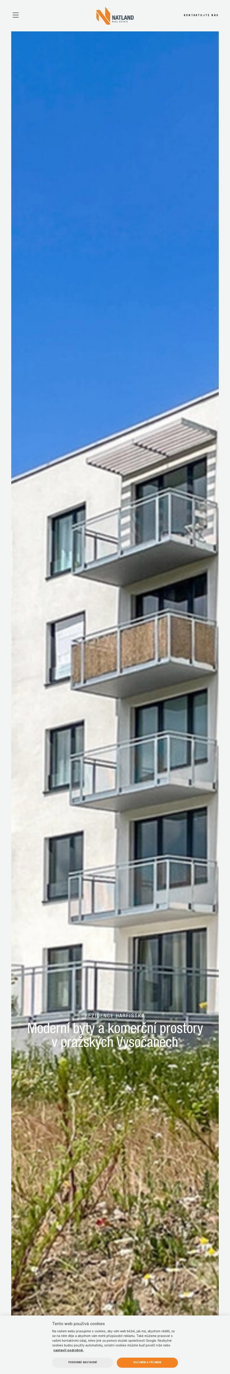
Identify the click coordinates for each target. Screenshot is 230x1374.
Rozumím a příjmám (147, 1362)
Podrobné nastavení (82, 1362)
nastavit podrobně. (68, 1350)
